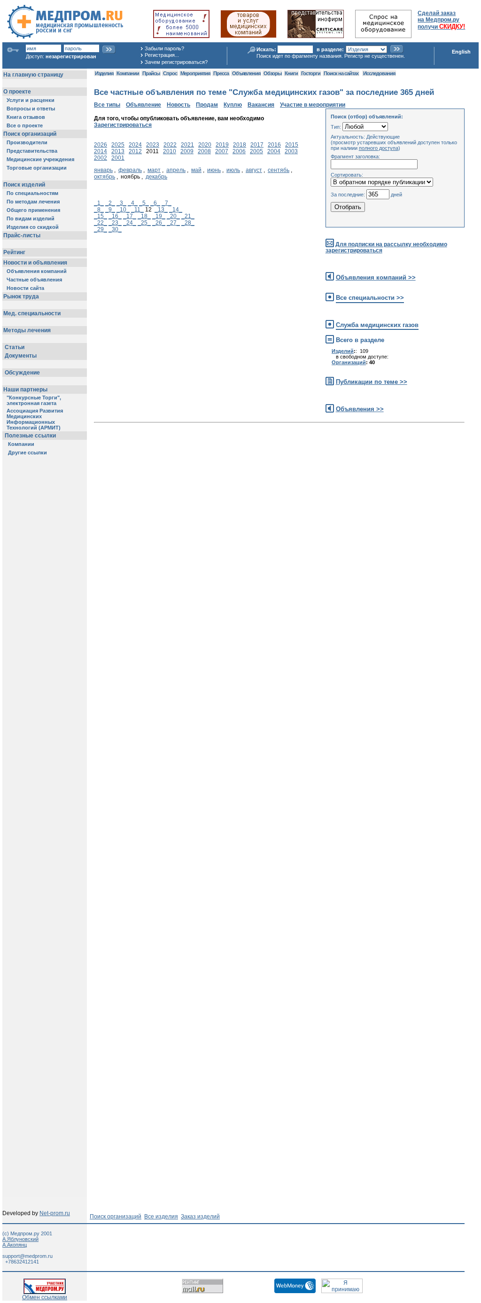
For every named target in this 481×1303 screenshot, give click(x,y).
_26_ (158, 222)
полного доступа (378, 148)
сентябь (278, 170)
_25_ (144, 222)
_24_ (129, 222)
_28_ (187, 222)
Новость (178, 104)
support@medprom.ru (27, 1256)
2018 (239, 144)
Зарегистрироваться (123, 125)
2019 (222, 144)
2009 (187, 151)
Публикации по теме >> (371, 381)
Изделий (343, 351)
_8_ (99, 209)
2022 (170, 144)
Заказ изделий (200, 1216)
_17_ (129, 216)
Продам (207, 104)
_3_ (121, 203)
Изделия (104, 73)
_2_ (110, 203)
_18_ (144, 216)
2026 (100, 144)
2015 (291, 144)
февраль (130, 170)
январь (103, 170)
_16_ (115, 216)
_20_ (173, 216)
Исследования (379, 73)
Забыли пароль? (164, 48)
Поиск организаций (115, 1216)
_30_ (115, 229)
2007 (221, 151)
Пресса (221, 73)
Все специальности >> (370, 297)
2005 (256, 151)
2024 (135, 144)
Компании (128, 73)
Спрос (170, 73)
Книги (291, 73)
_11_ (137, 209)
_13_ (161, 209)
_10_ (123, 209)
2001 (117, 158)
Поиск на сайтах (341, 73)
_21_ (187, 216)
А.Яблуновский (20, 1239)
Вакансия (261, 104)
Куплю (233, 104)
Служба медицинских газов (377, 324)
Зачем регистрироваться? (176, 62)
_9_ (110, 209)
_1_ (99, 203)
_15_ (100, 216)
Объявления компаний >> (376, 277)
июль (233, 170)
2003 (291, 151)
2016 (274, 144)
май (196, 170)
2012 (135, 151)
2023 (152, 144)
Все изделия (161, 1216)
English (461, 52)
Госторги (310, 73)
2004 (273, 151)
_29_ (100, 229)
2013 (117, 151)
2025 (117, 144)
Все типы (107, 104)
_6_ (155, 203)
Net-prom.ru (54, 1213)
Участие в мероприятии (312, 104)
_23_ (115, 222)
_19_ (158, 216)
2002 (100, 158)
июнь (214, 170)
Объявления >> (360, 409)
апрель (176, 170)
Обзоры (272, 73)
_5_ (144, 203)
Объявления (246, 73)
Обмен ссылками (44, 1297)
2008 (204, 151)
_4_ (133, 203)
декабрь (156, 176)
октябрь (104, 176)
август (254, 170)
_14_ (175, 209)
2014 (100, 151)
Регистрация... (162, 55)
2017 (257, 144)
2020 (204, 144)
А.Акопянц (14, 1245)
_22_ (100, 222)
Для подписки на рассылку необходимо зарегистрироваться (386, 247)
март (154, 170)
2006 (239, 151)
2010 (169, 151)
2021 (187, 144)
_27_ (173, 222)
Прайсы (151, 73)
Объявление (143, 104)
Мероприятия (195, 73)
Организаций (349, 362)
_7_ (166, 203)
